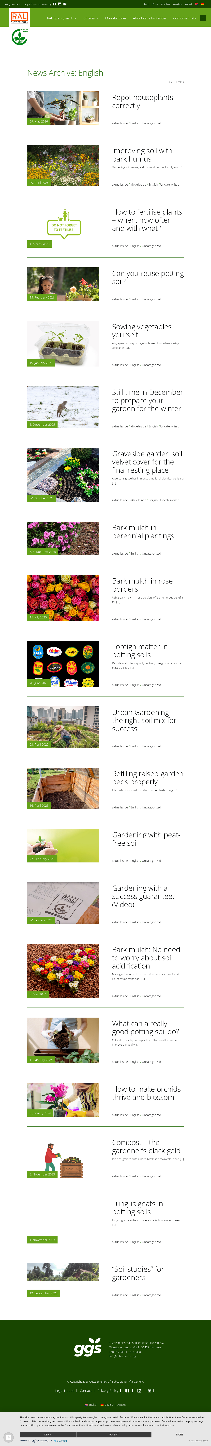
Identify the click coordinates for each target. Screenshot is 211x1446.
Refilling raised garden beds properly (147, 777)
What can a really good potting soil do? (145, 1027)
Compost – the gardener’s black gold (146, 1146)
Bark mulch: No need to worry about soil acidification (146, 957)
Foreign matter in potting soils (140, 650)
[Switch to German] (203, 4)
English (134, 123)
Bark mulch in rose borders (142, 585)
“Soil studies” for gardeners (138, 1273)
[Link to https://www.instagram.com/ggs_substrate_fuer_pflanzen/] (64, 4)
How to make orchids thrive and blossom (146, 1093)
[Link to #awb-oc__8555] (203, 18)
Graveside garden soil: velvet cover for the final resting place (148, 462)
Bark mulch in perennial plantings (143, 531)
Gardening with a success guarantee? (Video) (143, 896)
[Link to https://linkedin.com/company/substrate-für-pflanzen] (59, 4)
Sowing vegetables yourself (142, 330)
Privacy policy (202, 1441)
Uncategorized (151, 123)
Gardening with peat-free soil (146, 839)
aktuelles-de (120, 123)
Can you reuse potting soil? (148, 277)
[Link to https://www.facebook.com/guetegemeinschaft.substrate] (54, 4)
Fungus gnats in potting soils (137, 1207)
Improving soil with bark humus (142, 154)
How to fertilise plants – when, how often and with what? (147, 220)
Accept (114, 1434)
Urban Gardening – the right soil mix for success (144, 720)
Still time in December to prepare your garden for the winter (147, 400)
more (179, 1434)
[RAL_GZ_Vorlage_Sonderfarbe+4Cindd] (19, 10)
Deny (47, 1434)
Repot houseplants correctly (142, 101)
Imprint (192, 1441)
